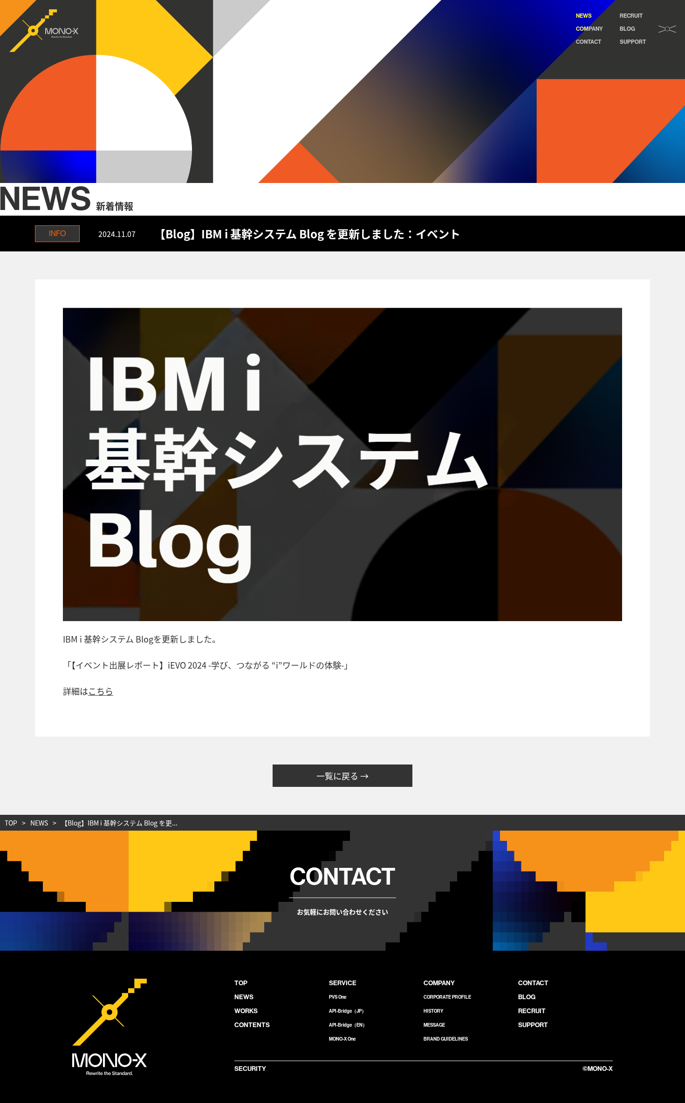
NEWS (584, 16)
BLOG (627, 29)
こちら (100, 691)
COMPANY (589, 29)
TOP (11, 822)
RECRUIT (631, 16)
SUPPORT (633, 42)
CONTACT (588, 42)
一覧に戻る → (342, 776)
